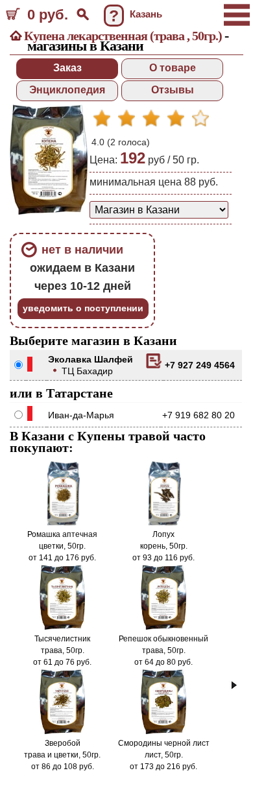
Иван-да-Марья (81, 415)
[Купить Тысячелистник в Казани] (63, 627)
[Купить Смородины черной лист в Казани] (164, 731)
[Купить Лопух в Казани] (163, 522)
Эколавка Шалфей (90, 359)
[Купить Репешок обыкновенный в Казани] (164, 627)
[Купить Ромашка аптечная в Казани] (62, 522)
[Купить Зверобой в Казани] (63, 731)
